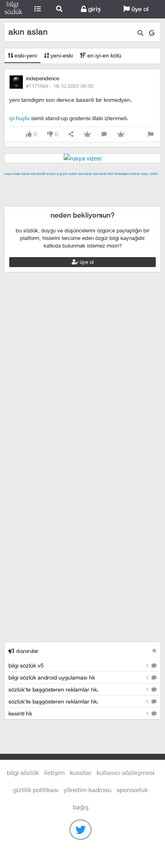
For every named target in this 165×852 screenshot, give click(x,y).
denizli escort (130, 182)
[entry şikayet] (150, 134)
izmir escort (19, 182)
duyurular (26, 651)
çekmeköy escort (46, 192)
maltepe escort (57, 182)
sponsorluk (132, 789)
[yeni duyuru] (154, 650)
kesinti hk (79, 713)
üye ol (139, 9)
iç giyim (62, 174)
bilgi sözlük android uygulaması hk (79, 677)
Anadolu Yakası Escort (100, 192)
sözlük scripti (46, 174)
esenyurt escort (74, 201)
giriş (94, 9)
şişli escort (37, 201)
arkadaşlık (122, 174)
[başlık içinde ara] (140, 33)
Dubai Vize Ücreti (95, 174)
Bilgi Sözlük (13, 9)
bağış (81, 806)
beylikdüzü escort (120, 201)
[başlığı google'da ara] (152, 33)
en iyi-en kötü (103, 55)
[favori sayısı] (87, 134)
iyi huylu (19, 118)
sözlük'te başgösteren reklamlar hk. (79, 689)
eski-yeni (25, 55)
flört (111, 174)
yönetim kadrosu (87, 789)
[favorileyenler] (121, 134)
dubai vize (28, 174)
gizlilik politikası (35, 789)
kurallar (80, 772)
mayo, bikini (149, 174)
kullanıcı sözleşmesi (126, 772)
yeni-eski (61, 55)
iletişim (54, 772)
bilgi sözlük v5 (79, 665)
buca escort (95, 182)
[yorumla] (104, 134)
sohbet (135, 174)
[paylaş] (71, 134)
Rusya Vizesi (12, 174)
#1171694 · (59, 86)
